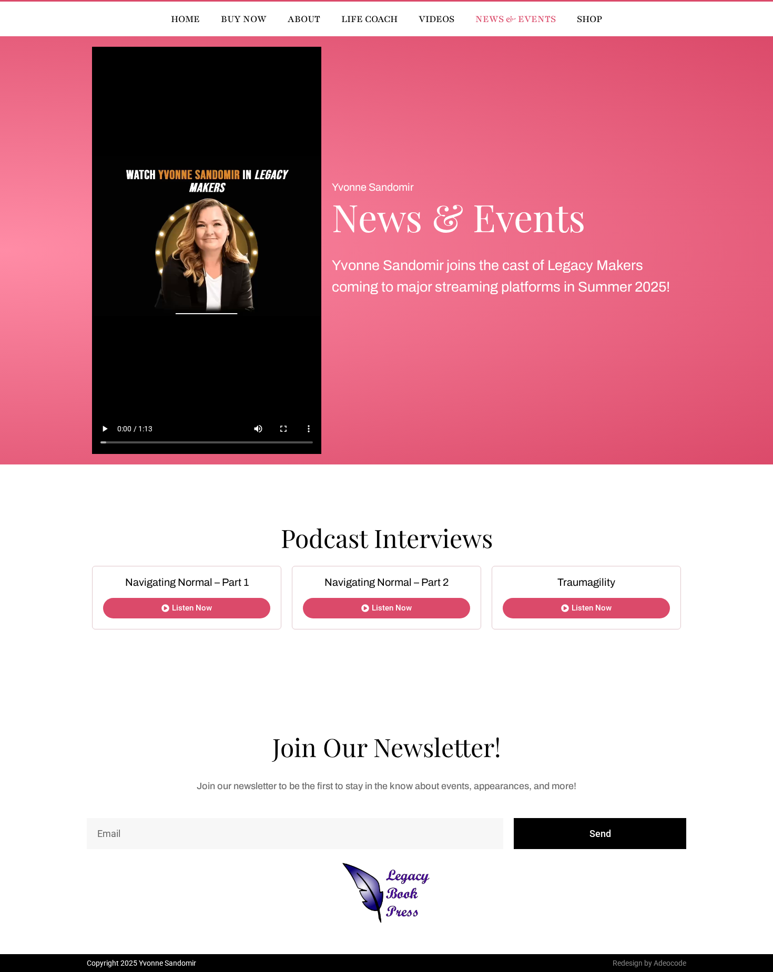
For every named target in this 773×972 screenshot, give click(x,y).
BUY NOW (244, 19)
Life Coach (369, 19)
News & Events (515, 19)
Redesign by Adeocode (649, 963)
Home (185, 19)
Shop (589, 19)
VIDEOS (436, 19)
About (304, 19)
